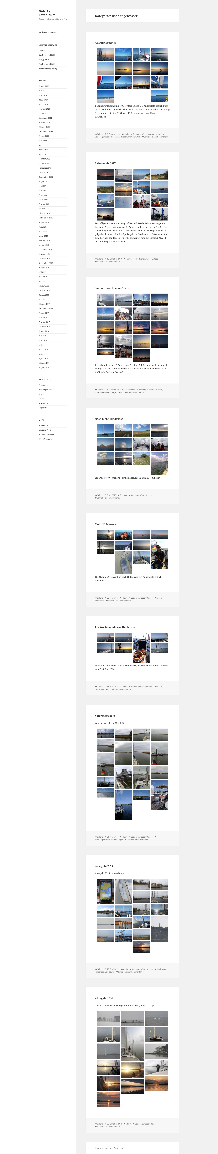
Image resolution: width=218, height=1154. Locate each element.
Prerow (113, 839)
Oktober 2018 (44, 290)
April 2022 (43, 149)
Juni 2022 (43, 140)
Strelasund (109, 972)
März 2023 (43, 104)
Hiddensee (115, 137)
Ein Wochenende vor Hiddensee (115, 627)
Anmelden (43, 425)
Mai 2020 (43, 231)
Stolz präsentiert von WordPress (109, 1148)
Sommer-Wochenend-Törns (112, 288)
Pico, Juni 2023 (45, 59)
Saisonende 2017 (105, 163)
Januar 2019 (44, 286)
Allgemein (43, 385)
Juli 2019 (42, 272)
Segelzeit (43, 408)
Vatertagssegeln (105, 715)
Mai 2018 (43, 299)
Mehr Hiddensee (105, 524)
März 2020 (43, 236)
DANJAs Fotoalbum (47, 13)
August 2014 (44, 367)
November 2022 (45, 122)
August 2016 (44, 331)
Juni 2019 (43, 277)
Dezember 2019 (45, 249)
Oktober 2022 (44, 127)
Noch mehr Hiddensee (109, 418)
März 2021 (43, 199)
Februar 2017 (44, 322)
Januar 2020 (44, 245)
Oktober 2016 (44, 326)
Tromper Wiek (134, 137)
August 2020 (44, 222)
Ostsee (41, 398)
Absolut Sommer (105, 42)
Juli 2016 (42, 335)
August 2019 (44, 267)
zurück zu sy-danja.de (48, 32)
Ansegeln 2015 (104, 866)
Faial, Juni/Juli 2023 (47, 64)
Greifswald (161, 969)
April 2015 (43, 358)
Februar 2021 (44, 204)
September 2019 (46, 263)
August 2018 (44, 295)
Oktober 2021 (44, 172)
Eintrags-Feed (45, 430)
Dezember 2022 (45, 118)
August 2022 (44, 136)
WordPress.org (45, 439)
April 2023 (43, 100)
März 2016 (43, 349)
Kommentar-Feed (46, 434)
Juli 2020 (42, 227)
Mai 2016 (43, 345)
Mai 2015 (43, 354)
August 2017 (44, 313)
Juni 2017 (43, 317)
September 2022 (46, 131)
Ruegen (124, 137)
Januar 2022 (44, 163)
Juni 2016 (43, 340)
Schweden (43, 403)
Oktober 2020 (44, 213)
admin (126, 134)
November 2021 (45, 168)
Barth (159, 389)
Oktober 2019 (44, 258)
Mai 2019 (43, 281)
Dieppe (42, 50)
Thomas (129, 259)
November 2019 (45, 254)
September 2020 (46, 218)
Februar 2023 (44, 109)
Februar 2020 (44, 240)
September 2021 (46, 177)
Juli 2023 (42, 90)
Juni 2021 (43, 190)
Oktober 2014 (44, 363)
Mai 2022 (43, 145)
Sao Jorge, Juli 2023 (47, 55)
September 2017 (46, 308)
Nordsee (42, 394)
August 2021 (44, 181)
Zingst (120, 839)
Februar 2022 (44, 159)
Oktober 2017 (44, 304)
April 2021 (43, 195)
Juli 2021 (42, 186)
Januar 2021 (44, 208)
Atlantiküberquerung (48, 68)
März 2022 (43, 154)
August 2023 (44, 86)
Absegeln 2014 (104, 998)
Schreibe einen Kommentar (156, 137)
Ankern (161, 134)
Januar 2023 (44, 113)
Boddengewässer (46, 389)
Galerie (100, 134)
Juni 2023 (43, 95)
